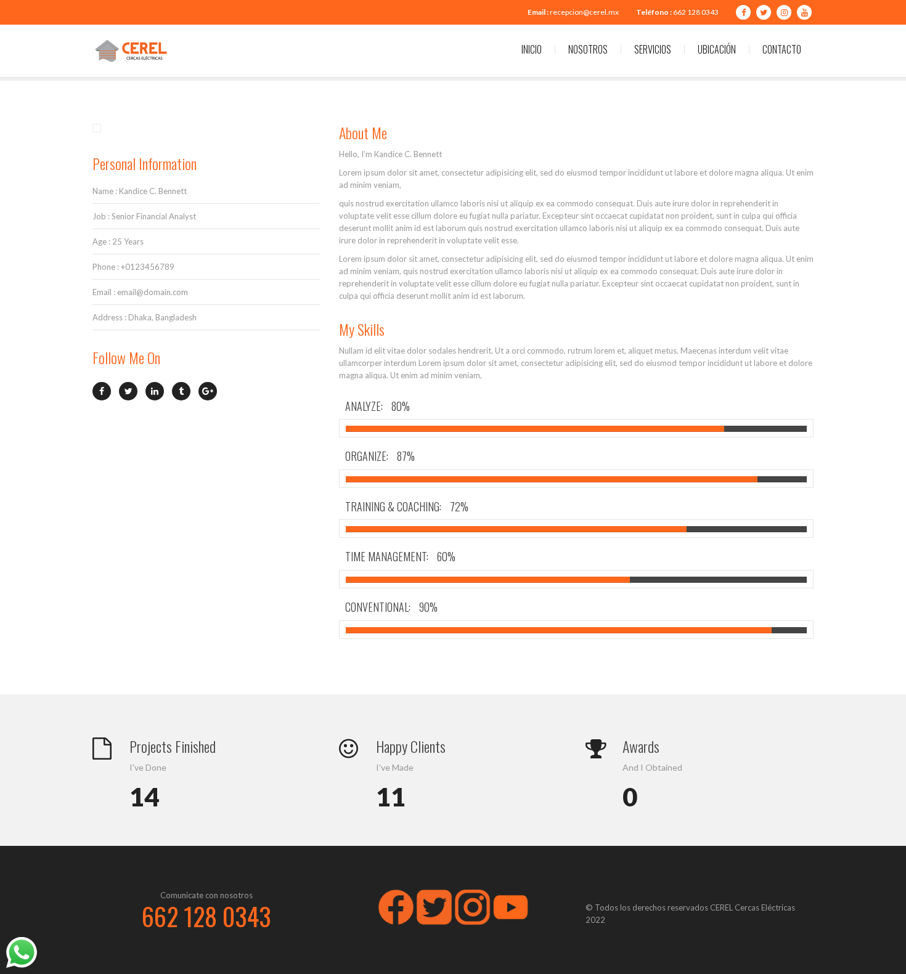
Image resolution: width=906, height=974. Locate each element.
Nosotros (588, 49)
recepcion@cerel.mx (584, 12)
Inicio (531, 49)
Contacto (781, 49)
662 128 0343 (696, 12)
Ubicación (717, 49)
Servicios (652, 49)
